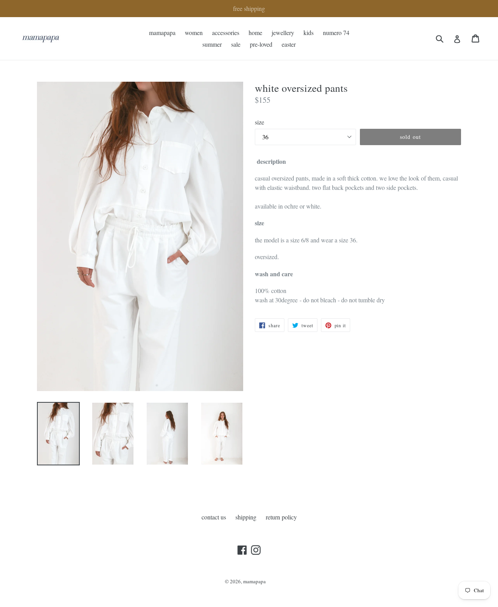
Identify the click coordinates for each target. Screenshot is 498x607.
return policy (281, 517)
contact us (214, 517)
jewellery (283, 32)
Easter (289, 44)
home (255, 32)
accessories (225, 32)
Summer (212, 44)
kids (308, 32)
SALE (235, 44)
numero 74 (336, 32)
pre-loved (261, 44)
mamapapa (162, 32)
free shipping (249, 8)
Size (259, 122)
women (194, 32)
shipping (245, 517)
